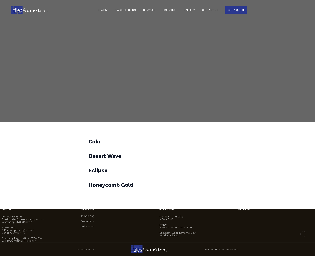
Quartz (103, 10)
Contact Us (210, 10)
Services (149, 10)
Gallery (189, 10)
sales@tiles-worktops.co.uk (27, 219)
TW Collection (125, 10)
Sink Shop (169, 10)
